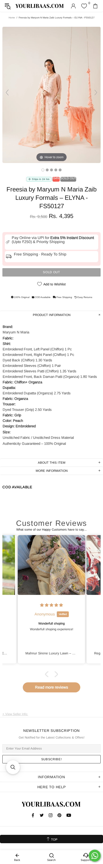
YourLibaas (39, 6)
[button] (48, 674)
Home (12, 17)
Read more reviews (51, 687)
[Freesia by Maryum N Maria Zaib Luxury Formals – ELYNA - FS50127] (42, 169)
